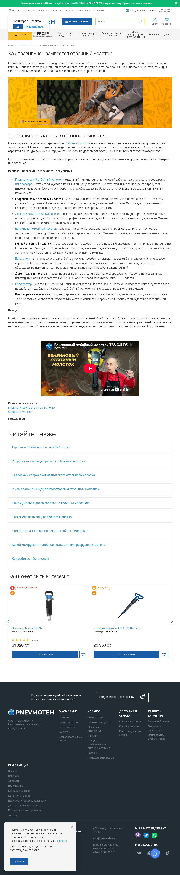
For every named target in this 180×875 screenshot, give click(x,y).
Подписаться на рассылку (116, 697)
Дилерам (13, 781)
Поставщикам (16, 785)
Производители (68, 722)
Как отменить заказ (20, 795)
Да (17, 27)
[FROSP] (42, 34)
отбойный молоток (78, 143)
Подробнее (61, 840)
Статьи (23, 45)
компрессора (23, 184)
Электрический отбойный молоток (37, 214)
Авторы (12, 815)
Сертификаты (67, 727)
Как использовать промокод (25, 810)
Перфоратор (23, 284)
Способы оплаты (129, 726)
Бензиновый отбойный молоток (36, 228)
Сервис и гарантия (61, 10)
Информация (18, 765)
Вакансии (13, 776)
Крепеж (92, 753)
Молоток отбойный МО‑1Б (27, 628)
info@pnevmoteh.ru (140, 10)
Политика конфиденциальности (27, 800)
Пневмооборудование (101, 757)
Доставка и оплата (35, 10)
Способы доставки (130, 721)
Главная (12, 45)
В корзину (47, 654)
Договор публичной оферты (24, 805)
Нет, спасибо (72, 826)
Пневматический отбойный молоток (38, 179)
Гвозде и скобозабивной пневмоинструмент (99, 744)
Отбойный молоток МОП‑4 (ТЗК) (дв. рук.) (118, 628)
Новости (64, 717)
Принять (19, 861)
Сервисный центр (158, 721)
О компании (83, 10)
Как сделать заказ (19, 790)
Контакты (99, 10)
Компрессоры (96, 717)
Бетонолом (22, 258)
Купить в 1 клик (82, 654)
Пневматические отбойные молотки (31, 407)
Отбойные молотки (20, 412)
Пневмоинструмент (99, 722)
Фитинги (93, 735)
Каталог (94, 711)
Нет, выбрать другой (34, 27)
